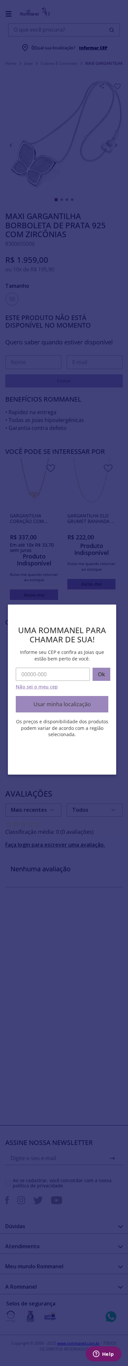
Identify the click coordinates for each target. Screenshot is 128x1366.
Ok (101, 674)
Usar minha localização (62, 704)
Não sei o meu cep (37, 686)
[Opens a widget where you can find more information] (103, 1354)
